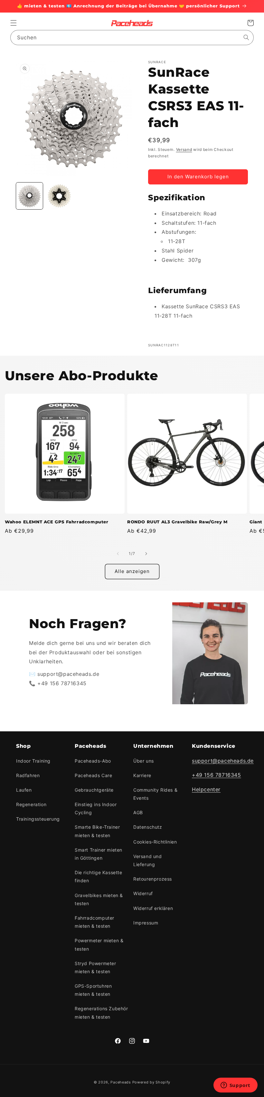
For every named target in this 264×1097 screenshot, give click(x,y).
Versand (184, 149)
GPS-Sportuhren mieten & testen (93, 990)
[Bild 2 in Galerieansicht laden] (59, 196)
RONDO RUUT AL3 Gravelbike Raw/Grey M (177, 521)
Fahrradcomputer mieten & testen (94, 922)
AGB (138, 812)
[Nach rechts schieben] (146, 554)
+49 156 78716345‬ (216, 775)
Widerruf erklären (153, 908)
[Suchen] (246, 37)
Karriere (142, 775)
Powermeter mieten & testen (99, 944)
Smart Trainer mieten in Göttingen (98, 854)
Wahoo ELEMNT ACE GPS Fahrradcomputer (56, 521)
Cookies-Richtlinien (155, 842)
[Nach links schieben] (118, 554)
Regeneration (31, 804)
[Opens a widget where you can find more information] (235, 1086)
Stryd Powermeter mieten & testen (95, 967)
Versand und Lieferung (147, 860)
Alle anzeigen (132, 571)
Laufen (24, 790)
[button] (13, 23)
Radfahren (28, 775)
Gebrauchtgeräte (94, 790)
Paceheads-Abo (93, 761)
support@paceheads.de (223, 760)
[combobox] (132, 37)
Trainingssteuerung (38, 819)
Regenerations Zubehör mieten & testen (101, 1012)
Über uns (143, 761)
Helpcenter (206, 789)
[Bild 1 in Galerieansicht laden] (29, 196)
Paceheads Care (93, 775)
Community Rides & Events (155, 794)
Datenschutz (147, 827)
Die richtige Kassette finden (98, 876)
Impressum (145, 922)
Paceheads (120, 1082)
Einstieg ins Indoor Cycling (96, 808)
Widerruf (143, 893)
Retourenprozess (152, 879)
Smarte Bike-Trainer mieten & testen (97, 831)
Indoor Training (33, 761)
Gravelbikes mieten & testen (99, 899)
